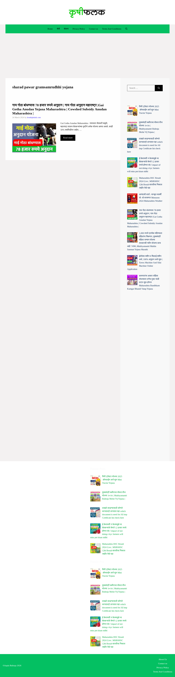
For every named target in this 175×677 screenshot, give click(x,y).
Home (50, 29)
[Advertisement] (87, 56)
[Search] (159, 88)
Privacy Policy (79, 29)
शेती (58, 29)
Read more (68, 138)
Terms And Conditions (111, 29)
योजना (66, 29)
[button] (126, 28)
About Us (163, 659)
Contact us (93, 29)
